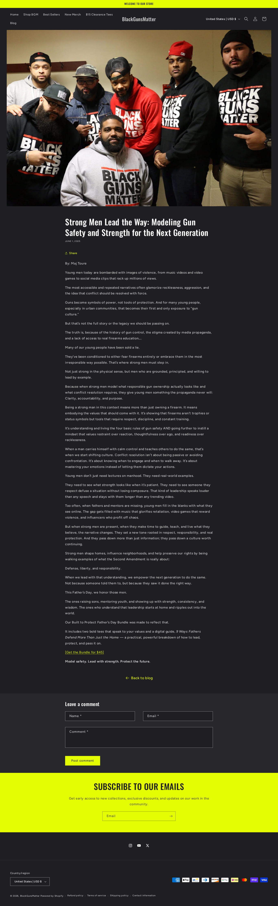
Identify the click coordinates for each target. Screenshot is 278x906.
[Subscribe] (170, 816)
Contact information (143, 895)
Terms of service (96, 895)
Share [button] (73, 253)
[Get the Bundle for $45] (84, 652)
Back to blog (142, 678)
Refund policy (75, 895)
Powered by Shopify (51, 896)
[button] (246, 18)
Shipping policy (119, 895)
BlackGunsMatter (30, 896)
